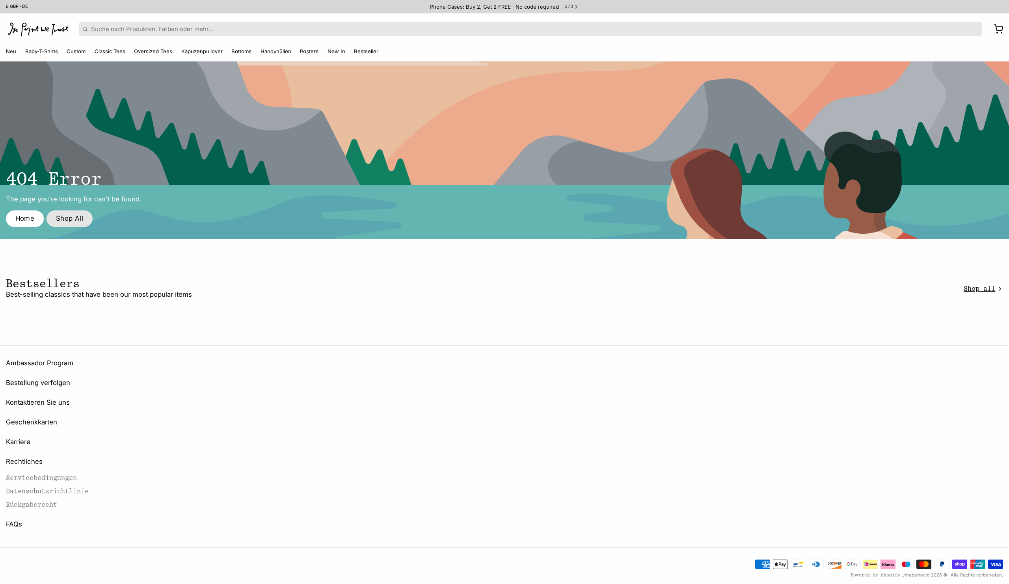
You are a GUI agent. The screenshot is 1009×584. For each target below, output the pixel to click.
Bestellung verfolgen (38, 383)
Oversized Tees (153, 51)
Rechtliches (24, 461)
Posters (309, 51)
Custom (76, 51)
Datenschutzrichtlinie (47, 491)
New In (336, 51)
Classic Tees (110, 51)
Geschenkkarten (31, 422)
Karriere (18, 442)
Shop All (69, 218)
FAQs (14, 524)
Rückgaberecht (31, 504)
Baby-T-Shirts (41, 51)
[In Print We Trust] (38, 29)
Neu (11, 51)
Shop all (979, 288)
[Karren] (995, 29)
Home (25, 218)
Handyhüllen (276, 51)
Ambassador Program (39, 363)
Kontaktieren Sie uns (38, 402)
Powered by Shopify (875, 575)
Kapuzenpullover (202, 51)
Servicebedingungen (41, 477)
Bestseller (366, 51)
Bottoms (241, 51)
